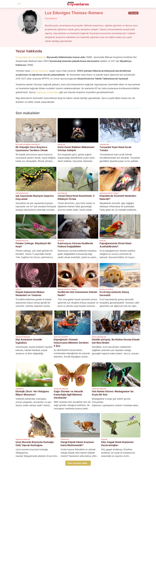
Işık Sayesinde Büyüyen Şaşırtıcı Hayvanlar (35, 197)
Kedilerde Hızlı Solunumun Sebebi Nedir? (77, 294)
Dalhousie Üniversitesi (47, 92)
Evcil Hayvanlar (99, 337)
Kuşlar (103, 241)
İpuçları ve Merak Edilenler (28, 144)
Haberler (20, 389)
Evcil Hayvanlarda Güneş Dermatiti (114, 294)
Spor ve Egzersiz (61, 337)
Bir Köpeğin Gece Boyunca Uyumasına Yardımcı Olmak (32, 149)
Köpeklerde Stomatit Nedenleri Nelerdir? (118, 197)
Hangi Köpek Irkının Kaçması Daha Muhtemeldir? (77, 444)
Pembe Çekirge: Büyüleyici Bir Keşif (33, 245)
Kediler (61, 241)
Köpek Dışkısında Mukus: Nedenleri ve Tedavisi (30, 294)
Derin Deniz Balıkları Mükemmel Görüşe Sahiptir (76, 149)
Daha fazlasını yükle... (78, 463)
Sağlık (18, 289)
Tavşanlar (104, 144)
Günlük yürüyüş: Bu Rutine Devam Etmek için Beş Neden (116, 341)
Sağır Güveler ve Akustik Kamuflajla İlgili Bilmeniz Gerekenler (68, 394)
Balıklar (61, 144)
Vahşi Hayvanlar (23, 337)
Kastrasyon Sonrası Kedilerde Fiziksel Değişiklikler (75, 245)
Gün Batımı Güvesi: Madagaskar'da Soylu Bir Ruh (112, 393)
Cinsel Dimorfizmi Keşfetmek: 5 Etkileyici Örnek (76, 197)
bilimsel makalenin (39, 71)
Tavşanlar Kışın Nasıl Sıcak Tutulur (115, 149)
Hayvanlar (62, 193)
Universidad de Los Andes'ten (31, 57)
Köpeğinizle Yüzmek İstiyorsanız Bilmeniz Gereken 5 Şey (71, 342)
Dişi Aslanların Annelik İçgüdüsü (29, 341)
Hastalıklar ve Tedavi (109, 193)
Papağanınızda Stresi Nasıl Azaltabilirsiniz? (115, 245)
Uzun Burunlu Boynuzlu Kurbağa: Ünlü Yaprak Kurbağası (35, 444)
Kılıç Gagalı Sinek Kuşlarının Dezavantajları (117, 444)
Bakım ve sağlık (106, 289)
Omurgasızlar (22, 193)
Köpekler (65, 439)
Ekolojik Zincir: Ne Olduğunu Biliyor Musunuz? (32, 393)
